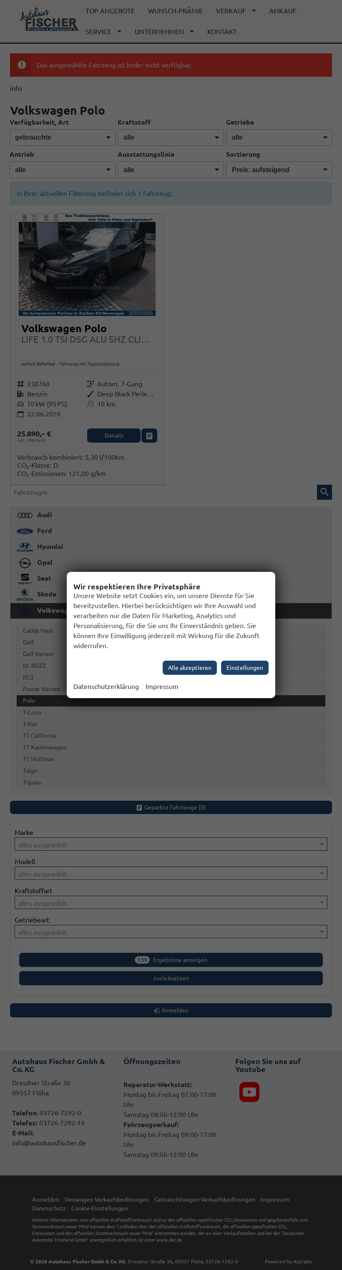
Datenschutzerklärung (106, 686)
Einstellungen (244, 667)
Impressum (162, 686)
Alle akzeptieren (189, 667)
